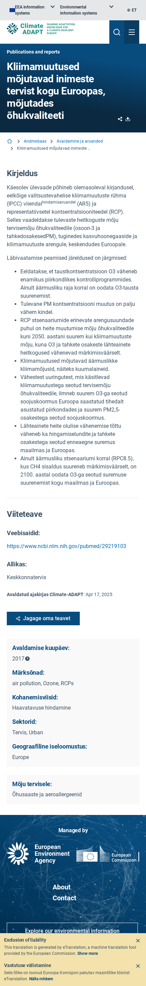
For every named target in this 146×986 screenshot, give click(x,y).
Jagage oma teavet (46, 618)
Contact (64, 898)
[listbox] (32, 10)
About (62, 887)
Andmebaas (35, 141)
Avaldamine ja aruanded (80, 141)
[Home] (10, 141)
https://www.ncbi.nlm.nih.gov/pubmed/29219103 (66, 546)
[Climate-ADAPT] (55, 28)
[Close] (138, 940)
